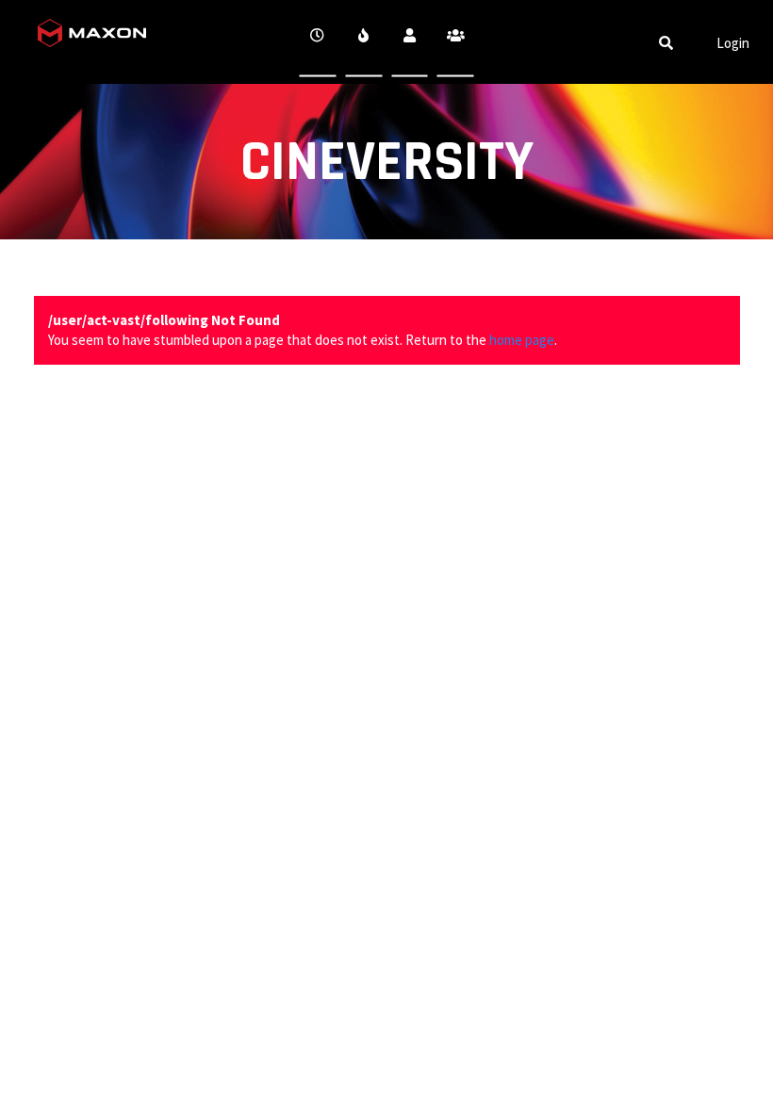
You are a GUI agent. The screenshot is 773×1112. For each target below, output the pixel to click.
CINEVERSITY (387, 162)
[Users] (409, 42)
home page (521, 340)
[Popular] (363, 42)
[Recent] (318, 42)
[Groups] (455, 42)
